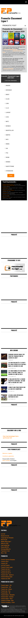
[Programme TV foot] (14, 271)
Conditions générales (8, 456)
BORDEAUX (9, 90)
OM (7, 148)
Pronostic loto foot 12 (6, 573)
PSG (7, 153)
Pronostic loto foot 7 (5, 569)
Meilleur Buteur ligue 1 (6, 541)
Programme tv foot (5, 551)
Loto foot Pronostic (5, 565)
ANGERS (8, 85)
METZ (7, 121)
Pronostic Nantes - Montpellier (8, 595)
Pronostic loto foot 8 (5, 571)
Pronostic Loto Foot (6, 194)
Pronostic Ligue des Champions (8, 190)
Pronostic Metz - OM (5, 593)
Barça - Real (4, 553)
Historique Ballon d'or (6, 549)
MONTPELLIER (10, 130)
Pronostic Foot (5, 192)
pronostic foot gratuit (8, 68)
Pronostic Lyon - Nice (5, 591)
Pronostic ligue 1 (6, 187)
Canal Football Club (5, 545)
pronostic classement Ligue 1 (10, 49)
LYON (7, 117)
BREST (7, 94)
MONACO (8, 126)
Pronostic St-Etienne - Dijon (7, 600)
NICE (7, 139)
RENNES (8, 162)
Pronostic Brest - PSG (6, 587)
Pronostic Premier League (6, 567)
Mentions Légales (7, 453)
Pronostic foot (4, 563)
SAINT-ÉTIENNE (10, 166)
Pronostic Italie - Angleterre (7, 575)
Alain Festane (6, 460)
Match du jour (4, 539)
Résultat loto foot (5, 536)
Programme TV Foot (6, 197)
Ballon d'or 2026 (4, 543)
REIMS (7, 157)
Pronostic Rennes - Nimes (7, 598)
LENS (7, 103)
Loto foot (3, 534)
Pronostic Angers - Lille (6, 585)
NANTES (8, 135)
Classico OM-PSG (5, 547)
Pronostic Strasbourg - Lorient (8, 602)
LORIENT (8, 112)
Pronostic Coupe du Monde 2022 (9, 185)
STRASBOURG (9, 171)
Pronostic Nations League (6, 576)
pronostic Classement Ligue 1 (8, 184)
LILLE (7, 108)
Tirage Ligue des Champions (7, 538)
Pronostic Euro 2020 (5, 578)
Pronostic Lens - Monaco (6, 589)
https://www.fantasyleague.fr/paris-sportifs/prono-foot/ (11, 437)
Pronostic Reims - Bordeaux (7, 597)
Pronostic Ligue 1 (5, 561)
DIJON (7, 99)
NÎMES (7, 144)
